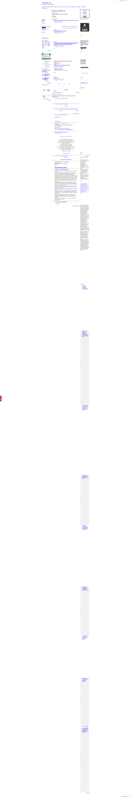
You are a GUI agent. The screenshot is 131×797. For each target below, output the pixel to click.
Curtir (44, 23)
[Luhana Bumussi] (43, 42)
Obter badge (87, 155)
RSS (80, 792)
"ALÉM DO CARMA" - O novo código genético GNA (62, 65)
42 (47, 76)
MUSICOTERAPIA (47, 74)
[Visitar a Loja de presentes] (77, 110)
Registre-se (114, 0)
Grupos (43, 32)
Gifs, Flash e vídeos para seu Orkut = (64, 129)
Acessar (117, 0)
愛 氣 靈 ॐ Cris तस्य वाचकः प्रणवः (48, 90)
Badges (76, 795)
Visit (82, 77)
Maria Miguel (44, 90)
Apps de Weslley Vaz (45, 37)
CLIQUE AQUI (83, 63)
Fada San (48, 795)
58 (45, 76)
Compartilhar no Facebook (47, 26)
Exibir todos (49, 50)
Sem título (87, 726)
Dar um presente (45, 98)
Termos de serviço (86, 795)
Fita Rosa (61, 110)
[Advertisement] (83, 104)
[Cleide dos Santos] (49, 42)
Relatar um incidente (81, 795)
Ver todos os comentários (75, 205)
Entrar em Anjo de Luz (55, 96)
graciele (49, 95)
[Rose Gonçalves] (49, 45)
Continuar (55, 41)
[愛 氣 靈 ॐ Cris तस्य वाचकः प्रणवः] (43, 45)
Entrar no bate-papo (124, 796)
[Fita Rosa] (44, 87)
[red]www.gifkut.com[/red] (61, 167)
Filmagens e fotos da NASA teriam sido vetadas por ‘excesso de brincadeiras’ (66, 20)
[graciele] (46, 45)
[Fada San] (43, 48)
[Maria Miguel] (46, 42)
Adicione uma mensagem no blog (57, 92)
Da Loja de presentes (76, 113)
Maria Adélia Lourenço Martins (44, 96)
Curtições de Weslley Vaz (45, 38)
